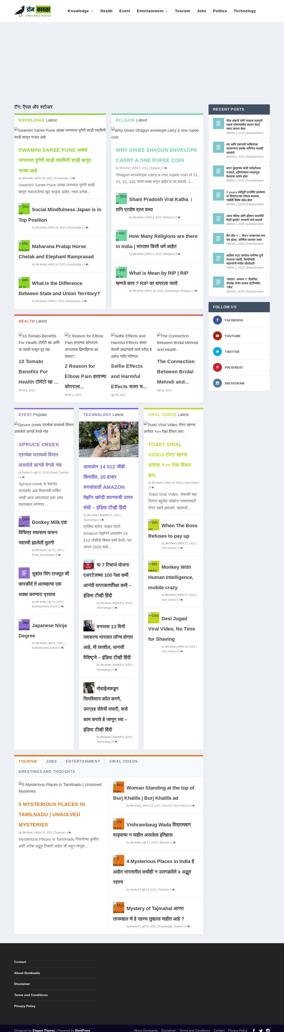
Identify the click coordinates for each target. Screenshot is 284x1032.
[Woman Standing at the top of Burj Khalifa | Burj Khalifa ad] (118, 787)
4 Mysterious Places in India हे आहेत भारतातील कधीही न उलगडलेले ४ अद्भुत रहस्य (153, 872)
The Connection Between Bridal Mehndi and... (176, 372)
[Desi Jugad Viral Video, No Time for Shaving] (153, 617)
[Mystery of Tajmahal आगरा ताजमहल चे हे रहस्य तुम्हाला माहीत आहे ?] (118, 907)
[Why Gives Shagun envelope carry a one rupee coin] (157, 134)
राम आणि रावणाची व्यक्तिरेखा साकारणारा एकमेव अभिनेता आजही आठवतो (244, 148)
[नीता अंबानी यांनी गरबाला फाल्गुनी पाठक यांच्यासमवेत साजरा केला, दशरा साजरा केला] (218, 123)
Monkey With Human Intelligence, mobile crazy (170, 577)
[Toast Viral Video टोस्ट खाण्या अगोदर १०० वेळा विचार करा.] (173, 428)
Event (124, 11)
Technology (245, 11)
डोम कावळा (27, 178)
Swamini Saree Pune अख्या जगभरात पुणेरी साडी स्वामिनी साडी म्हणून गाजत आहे (55, 160)
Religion (155, 168)
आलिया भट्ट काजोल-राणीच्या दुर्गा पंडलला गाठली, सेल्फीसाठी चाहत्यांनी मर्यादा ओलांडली (244, 259)
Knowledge (78, 11)
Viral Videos (191, 482)
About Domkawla (27, 973)
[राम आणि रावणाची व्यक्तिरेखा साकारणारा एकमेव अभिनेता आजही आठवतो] (218, 147)
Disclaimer (22, 984)
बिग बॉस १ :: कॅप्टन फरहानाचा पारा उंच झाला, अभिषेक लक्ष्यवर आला (245, 237)
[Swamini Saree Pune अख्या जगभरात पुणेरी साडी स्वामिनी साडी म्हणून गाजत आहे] (60, 134)
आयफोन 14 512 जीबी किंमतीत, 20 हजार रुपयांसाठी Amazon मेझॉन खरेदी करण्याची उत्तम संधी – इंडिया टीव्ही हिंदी (108, 487)
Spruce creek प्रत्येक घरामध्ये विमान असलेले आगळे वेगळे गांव (40, 455)
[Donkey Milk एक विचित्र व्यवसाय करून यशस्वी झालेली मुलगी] (24, 521)
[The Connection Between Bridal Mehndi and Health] (178, 343)
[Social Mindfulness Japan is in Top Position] (24, 208)
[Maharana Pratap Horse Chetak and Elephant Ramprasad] (24, 245)
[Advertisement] (142, 55)
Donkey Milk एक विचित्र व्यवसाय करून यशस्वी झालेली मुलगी (43, 532)
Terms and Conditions (31, 995)
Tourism (182, 11)
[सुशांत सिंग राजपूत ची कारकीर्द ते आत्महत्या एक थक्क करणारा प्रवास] (24, 573)
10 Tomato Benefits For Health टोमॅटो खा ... (38, 372)
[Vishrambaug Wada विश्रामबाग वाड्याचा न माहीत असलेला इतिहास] (118, 823)
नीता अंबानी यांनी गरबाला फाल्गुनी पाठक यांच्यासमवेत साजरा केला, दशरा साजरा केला (244, 124)
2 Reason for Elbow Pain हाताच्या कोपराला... (85, 376)
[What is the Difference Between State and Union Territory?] (24, 282)
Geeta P (27, 472)
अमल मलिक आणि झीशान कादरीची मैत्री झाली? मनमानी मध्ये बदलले (245, 218)
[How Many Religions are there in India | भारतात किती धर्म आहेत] (121, 235)
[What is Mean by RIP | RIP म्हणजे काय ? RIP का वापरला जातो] (121, 272)
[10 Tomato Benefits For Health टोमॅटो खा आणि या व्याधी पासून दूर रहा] (39, 343)
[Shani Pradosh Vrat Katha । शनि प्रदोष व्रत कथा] (121, 198)
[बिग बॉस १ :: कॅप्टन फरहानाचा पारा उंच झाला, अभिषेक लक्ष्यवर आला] (218, 238)
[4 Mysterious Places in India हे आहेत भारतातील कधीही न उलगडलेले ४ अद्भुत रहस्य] (118, 860)
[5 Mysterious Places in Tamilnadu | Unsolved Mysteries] (61, 788)
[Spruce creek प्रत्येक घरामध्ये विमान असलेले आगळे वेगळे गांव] (44, 428)
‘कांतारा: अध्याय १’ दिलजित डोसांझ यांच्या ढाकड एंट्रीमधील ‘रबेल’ (243, 283)
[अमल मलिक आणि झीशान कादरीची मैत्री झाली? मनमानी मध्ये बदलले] (218, 218)
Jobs (201, 11)
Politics (220, 11)
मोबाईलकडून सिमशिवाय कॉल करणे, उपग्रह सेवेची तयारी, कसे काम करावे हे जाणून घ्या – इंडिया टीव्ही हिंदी (105, 709)
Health (107, 11)
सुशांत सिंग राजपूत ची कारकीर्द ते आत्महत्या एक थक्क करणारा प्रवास (44, 584)
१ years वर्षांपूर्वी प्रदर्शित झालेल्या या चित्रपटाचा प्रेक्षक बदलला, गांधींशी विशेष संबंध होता (245, 196)
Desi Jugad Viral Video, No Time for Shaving (171, 629)
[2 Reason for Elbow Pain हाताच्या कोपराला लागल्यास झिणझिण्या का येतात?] (85, 345)
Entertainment (150, 11)
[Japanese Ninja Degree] (24, 624)
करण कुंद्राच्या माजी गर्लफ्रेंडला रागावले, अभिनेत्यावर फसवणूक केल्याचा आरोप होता (243, 172)
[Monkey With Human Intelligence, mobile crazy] (153, 566)
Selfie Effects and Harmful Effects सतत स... (129, 376)
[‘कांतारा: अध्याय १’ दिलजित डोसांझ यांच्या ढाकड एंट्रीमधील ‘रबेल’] (218, 282)
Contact (20, 962)
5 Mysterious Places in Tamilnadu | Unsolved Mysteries (52, 814)
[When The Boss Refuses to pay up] (153, 524)
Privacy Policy (25, 1006)
